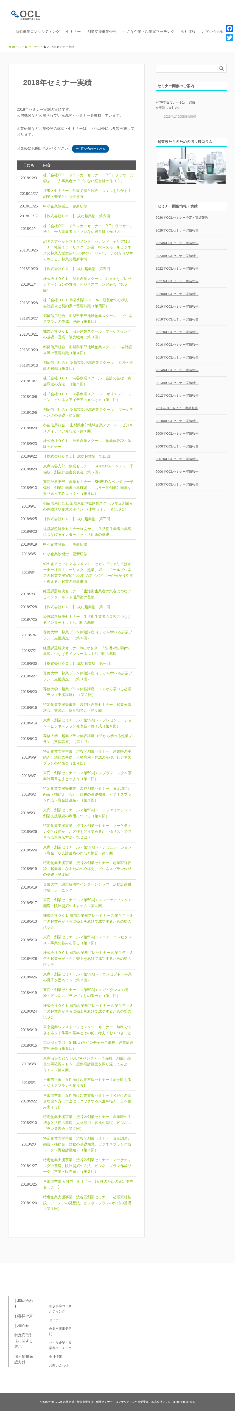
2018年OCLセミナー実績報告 (177, 319)
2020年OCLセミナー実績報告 (177, 294)
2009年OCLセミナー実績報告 (177, 433)
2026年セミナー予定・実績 (175, 102)
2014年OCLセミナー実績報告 (177, 370)
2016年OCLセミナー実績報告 (177, 344)
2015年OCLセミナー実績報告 (177, 357)
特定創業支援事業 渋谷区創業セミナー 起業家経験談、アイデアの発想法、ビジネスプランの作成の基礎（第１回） (87, 1203)
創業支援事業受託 (102, 31)
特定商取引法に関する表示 (23, 1341)
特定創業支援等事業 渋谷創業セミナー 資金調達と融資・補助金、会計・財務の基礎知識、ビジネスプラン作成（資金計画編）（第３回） (87, 794)
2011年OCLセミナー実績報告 (177, 408)
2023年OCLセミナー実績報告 (177, 256)
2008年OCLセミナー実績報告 (177, 446)
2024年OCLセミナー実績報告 (177, 243)
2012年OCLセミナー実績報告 (177, 395)
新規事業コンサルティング (38, 31)
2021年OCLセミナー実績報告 (177, 281)
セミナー (73, 31)
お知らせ (21, 1326)
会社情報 (188, 31)
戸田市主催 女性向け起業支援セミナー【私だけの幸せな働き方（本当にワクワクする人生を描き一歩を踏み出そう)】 (87, 1101)
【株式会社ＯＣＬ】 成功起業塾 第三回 (76, 519)
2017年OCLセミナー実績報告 (177, 332)
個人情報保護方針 (23, 1359)
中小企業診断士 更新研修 (65, 206)
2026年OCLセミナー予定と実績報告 (182, 217)
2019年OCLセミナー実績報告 (177, 306)
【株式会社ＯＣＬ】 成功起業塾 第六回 (76, 216)
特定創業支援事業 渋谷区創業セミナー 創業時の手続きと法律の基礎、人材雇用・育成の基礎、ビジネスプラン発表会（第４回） (87, 1122)
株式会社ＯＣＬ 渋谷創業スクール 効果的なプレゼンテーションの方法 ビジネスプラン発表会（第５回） (87, 284)
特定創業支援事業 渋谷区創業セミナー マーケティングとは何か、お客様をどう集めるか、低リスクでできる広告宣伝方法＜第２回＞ (87, 831)
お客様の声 (23, 1316)
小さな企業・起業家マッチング (148, 31)
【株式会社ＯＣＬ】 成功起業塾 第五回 (76, 269)
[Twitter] (229, 37)
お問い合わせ (213, 31)
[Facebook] (229, 28)
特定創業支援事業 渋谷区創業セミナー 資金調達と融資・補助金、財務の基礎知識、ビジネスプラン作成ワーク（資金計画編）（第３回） (87, 1144)
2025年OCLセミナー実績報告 (177, 230)
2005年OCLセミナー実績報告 (177, 484)
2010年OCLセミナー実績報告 (177, 421)
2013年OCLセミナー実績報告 (177, 383)
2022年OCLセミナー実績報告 (177, 268)
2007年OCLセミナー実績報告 (177, 459)
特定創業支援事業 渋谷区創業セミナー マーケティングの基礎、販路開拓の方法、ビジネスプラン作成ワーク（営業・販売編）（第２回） (87, 1166)
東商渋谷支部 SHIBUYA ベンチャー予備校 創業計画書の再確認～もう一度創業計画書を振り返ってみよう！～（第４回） (87, 1064)
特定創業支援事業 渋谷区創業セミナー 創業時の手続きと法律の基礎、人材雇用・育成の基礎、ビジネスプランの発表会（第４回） (87, 757)
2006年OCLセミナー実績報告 (177, 471)
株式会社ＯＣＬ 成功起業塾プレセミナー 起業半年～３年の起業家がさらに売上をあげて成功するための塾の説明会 (88, 921)
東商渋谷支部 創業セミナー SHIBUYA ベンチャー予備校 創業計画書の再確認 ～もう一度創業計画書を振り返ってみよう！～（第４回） (88, 487)
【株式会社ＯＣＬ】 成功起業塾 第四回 (76, 456)
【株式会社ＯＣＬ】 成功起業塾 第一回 (76, 663)
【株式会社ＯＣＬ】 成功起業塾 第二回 (76, 607)
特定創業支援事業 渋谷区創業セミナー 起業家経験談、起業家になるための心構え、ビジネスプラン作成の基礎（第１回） (87, 868)
